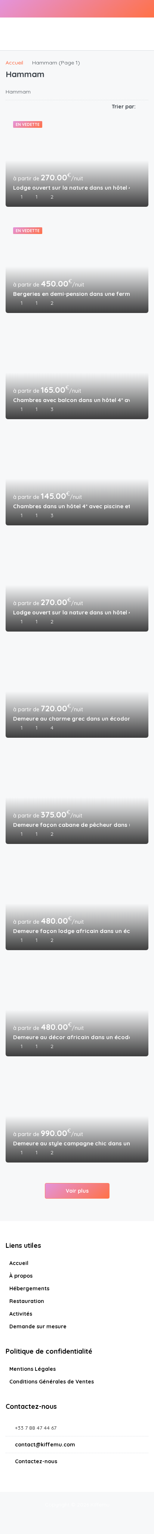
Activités (20, 1313)
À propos (21, 1275)
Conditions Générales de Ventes (51, 1381)
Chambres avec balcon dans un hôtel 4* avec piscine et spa (71, 400)
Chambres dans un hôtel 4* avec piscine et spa (71, 506)
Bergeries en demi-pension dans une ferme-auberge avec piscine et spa (71, 293)
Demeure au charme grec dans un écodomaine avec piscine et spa (71, 718)
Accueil (18, 1263)
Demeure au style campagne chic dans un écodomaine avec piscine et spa (71, 1143)
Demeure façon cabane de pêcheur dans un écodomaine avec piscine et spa (71, 824)
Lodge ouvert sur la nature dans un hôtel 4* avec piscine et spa (71, 187)
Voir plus (77, 1190)
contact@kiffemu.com (45, 1444)
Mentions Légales (32, 1369)
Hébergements (29, 1288)
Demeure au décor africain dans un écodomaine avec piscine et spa (71, 1037)
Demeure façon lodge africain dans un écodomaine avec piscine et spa (71, 930)
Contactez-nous (36, 1461)
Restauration (26, 1301)
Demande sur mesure (38, 1326)
